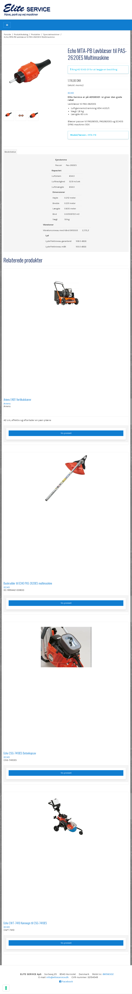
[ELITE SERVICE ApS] (66, 10)
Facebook (67, 981)
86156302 (108, 974)
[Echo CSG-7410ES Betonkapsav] (66, 684)
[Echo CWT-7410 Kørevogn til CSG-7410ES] (66, 854)
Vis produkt (66, 433)
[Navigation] (7, 25)
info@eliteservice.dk (57, 977)
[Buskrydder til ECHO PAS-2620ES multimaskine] (66, 514)
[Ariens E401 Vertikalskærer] (66, 330)
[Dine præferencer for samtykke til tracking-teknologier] (6, 988)
